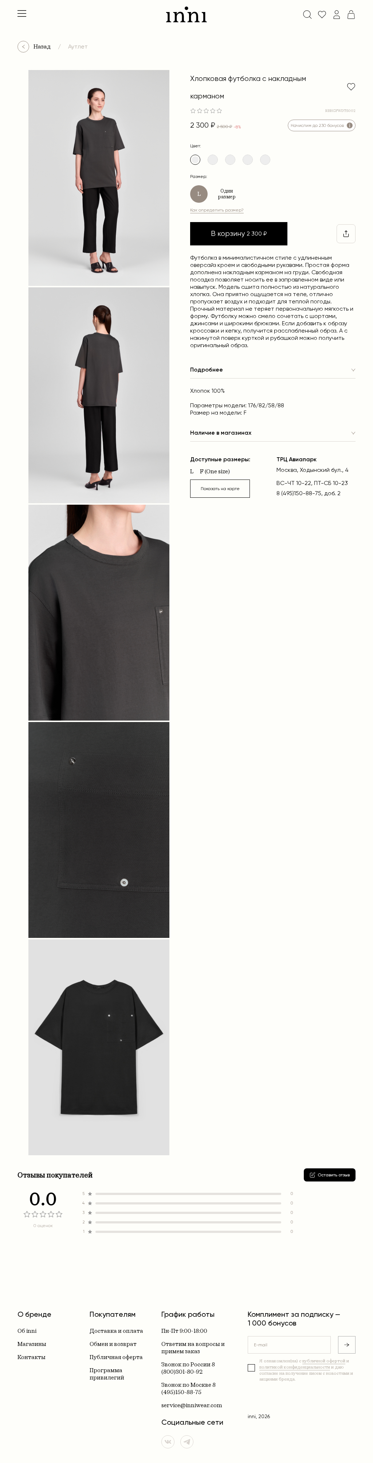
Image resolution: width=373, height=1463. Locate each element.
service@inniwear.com (191, 1405)
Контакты (31, 1357)
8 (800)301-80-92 (188, 1368)
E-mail (260, 1344)
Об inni (26, 1330)
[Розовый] (248, 160)
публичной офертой (323, 1360)
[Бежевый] (230, 160)
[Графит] (195, 160)
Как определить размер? (217, 210)
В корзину (239, 233)
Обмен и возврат (113, 1343)
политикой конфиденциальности (294, 1367)
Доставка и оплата (116, 1330)
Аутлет (78, 46)
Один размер (227, 193)
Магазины (31, 1343)
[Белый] (213, 160)
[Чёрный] (265, 160)
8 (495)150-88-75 (188, 1388)
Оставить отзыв (334, 1174)
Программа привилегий (107, 1374)
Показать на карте (220, 488)
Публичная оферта (116, 1357)
